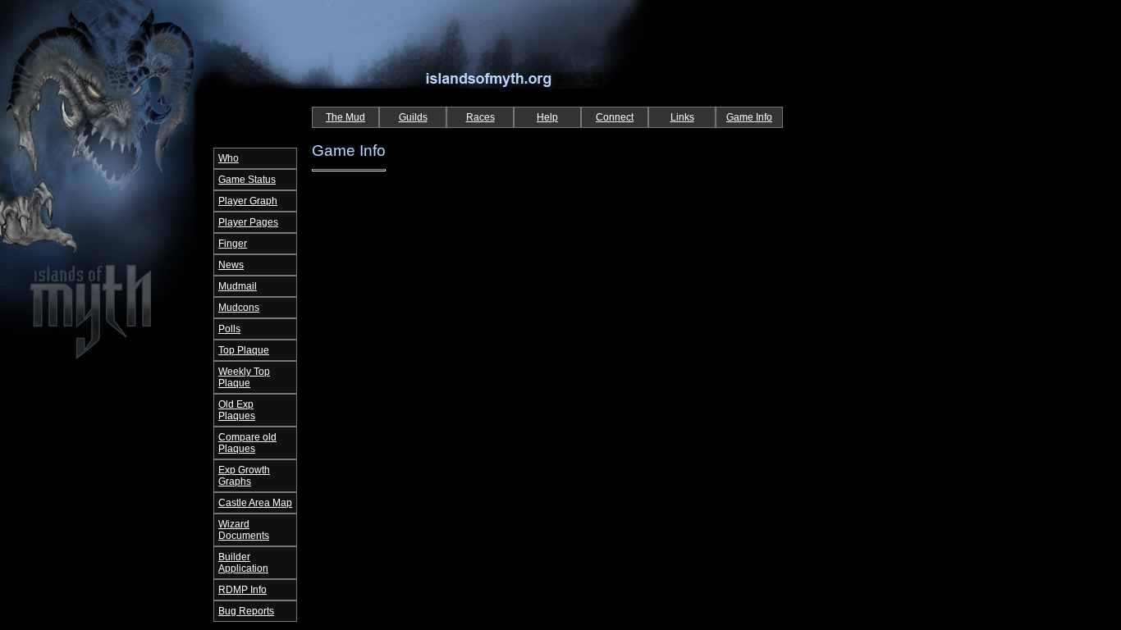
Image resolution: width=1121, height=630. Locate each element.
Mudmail (237, 286)
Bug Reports (246, 611)
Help (547, 117)
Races (480, 117)
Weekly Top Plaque (244, 377)
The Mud (345, 117)
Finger (232, 243)
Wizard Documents (243, 529)
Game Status (247, 179)
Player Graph (247, 201)
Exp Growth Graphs (244, 475)
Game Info (749, 117)
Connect (615, 117)
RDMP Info (242, 590)
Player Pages (248, 222)
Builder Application (243, 562)
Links (682, 117)
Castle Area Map (255, 503)
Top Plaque (243, 350)
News (231, 265)
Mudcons (238, 307)
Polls (229, 329)
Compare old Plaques (247, 442)
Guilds (413, 117)
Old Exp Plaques (236, 410)
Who (228, 158)
